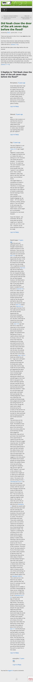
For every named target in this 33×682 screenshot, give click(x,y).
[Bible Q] (16, 3)
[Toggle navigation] (4, 9)
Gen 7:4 (20, 355)
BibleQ (8, 32)
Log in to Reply (14, 106)
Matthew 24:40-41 (17, 576)
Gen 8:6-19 (20, 289)
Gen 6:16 (22, 267)
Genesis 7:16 (14, 44)
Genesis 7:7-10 (5, 64)
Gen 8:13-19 (19, 306)
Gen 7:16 (12, 255)
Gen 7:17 (12, 629)
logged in (10, 670)
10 (24, 355)
